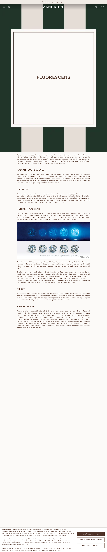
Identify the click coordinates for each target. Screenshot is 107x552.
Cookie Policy (47, 550)
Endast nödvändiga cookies (91, 540)
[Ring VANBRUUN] (9, 7)
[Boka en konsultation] (96, 7)
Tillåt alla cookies (91, 534)
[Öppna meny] (4, 7)
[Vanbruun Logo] (53, 7)
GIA (46, 328)
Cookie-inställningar (91, 545)
